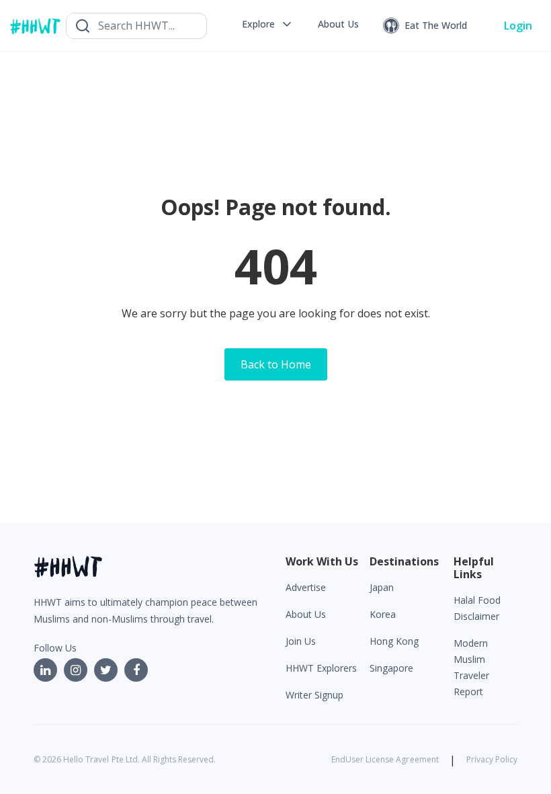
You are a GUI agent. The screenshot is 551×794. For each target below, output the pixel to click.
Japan (382, 587)
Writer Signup (314, 694)
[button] (268, 24)
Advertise (306, 587)
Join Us (301, 641)
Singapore (391, 668)
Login (518, 25)
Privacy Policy (491, 759)
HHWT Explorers (321, 668)
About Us (306, 614)
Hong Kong (394, 641)
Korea (383, 614)
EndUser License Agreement (385, 759)
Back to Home (276, 364)
